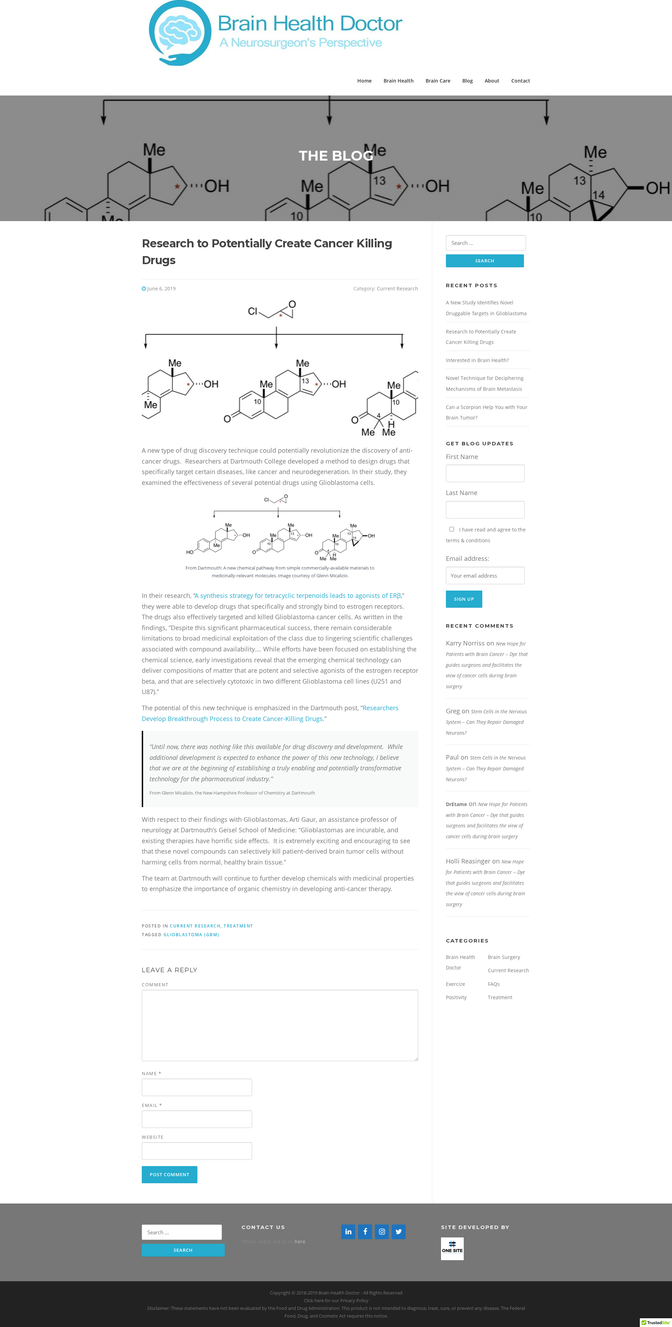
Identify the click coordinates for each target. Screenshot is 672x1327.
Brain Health (399, 80)
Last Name (461, 492)
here (300, 1241)
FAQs (494, 984)
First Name (462, 456)
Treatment (238, 926)
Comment (155, 984)
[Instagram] (382, 1231)
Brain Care (438, 80)
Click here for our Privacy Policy (336, 1300)
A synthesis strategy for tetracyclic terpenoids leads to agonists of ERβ (298, 595)
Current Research (397, 288)
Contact (520, 80)
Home (364, 80)
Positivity (456, 997)
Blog (467, 80)
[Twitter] (399, 1231)
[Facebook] (365, 1231)
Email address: (467, 558)
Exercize (455, 984)
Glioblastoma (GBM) (191, 935)
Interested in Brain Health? (477, 360)
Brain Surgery (504, 957)
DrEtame (456, 804)
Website (153, 1137)
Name (151, 1073)
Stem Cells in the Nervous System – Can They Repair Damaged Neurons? (486, 722)
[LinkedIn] (348, 1231)
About (492, 80)
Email (152, 1105)
